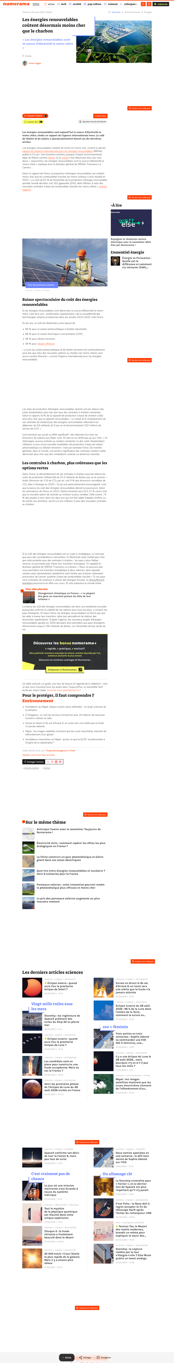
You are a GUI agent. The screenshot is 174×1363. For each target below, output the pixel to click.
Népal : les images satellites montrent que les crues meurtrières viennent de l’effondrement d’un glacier (133, 1084)
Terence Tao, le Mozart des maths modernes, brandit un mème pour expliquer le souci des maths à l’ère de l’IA (131, 1231)
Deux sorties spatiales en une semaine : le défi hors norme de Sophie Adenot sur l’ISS (132, 1157)
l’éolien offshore (46, 343)
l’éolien (51, 157)
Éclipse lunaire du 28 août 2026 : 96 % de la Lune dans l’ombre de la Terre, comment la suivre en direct (133, 1010)
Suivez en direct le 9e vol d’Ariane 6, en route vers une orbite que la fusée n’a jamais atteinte (133, 988)
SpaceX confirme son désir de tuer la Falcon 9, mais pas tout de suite (61, 1156)
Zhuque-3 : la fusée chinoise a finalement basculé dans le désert (59, 1234)
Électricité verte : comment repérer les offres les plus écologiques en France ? (71, 844)
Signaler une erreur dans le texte (38, 754)
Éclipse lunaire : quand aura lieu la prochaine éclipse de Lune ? (60, 1042)
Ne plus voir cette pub (141, 108)
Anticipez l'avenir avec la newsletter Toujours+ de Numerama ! (69, 831)
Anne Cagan (35, 63)
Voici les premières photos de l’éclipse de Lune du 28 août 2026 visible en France (62, 1087)
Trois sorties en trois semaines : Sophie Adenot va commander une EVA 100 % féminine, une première (132, 1038)
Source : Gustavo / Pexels (38, 290)
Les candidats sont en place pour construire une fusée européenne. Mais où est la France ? (61, 1066)
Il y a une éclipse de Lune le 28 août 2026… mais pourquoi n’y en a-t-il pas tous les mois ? (133, 1061)
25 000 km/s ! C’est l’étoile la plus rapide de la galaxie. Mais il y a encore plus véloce (62, 1258)
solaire (65, 157)
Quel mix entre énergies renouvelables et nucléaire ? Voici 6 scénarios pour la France (71, 872)
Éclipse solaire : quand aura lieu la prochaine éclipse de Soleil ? (60, 986)
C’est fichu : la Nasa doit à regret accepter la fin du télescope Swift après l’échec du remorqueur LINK (134, 1208)
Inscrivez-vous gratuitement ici (63, 690)
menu (36, 3)
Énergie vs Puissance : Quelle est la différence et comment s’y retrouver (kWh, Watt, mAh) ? (137, 262)
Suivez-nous (100, 116)
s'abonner (162, 4)
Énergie (148, 12)
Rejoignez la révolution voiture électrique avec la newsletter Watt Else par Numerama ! (131, 242)
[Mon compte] (143, 4)
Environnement (132, 12)
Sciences (116, 12)
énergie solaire (31, 768)
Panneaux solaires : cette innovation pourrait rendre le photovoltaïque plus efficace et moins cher (71, 886)
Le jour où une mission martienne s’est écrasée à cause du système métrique (61, 1190)
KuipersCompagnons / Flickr (60, 750)
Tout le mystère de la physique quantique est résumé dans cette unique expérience (60, 1213)
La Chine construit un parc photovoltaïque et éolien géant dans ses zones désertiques (70, 858)
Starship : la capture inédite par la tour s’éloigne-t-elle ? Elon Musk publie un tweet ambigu (133, 1253)
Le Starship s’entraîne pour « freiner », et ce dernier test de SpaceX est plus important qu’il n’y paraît (133, 1185)
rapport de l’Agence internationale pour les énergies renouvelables (57, 151)
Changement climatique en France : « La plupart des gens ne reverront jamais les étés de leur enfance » (66, 596)
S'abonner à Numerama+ (62, 669)
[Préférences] (149, 4)
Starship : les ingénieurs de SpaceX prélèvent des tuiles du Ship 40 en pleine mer (62, 1020)
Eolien (47, 768)
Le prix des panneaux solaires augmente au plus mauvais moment (68, 900)
